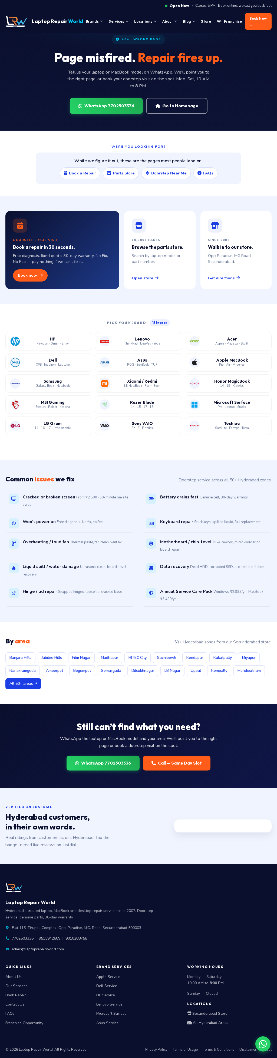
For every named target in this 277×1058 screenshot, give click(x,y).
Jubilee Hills (52, 657)
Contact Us (14, 1004)
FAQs (208, 173)
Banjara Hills (20, 657)
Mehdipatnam (249, 670)
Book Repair (15, 995)
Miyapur (249, 657)
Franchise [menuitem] (233, 21)
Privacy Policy (156, 1049)
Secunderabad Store (209, 1013)
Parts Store (124, 173)
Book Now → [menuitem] (258, 21)
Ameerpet (54, 670)
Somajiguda (111, 670)
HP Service (105, 995)
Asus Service (107, 1023)
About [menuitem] (167, 21)
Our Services (16, 985)
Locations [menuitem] (143, 21)
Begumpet (82, 670)
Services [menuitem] (116, 21)
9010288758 (76, 938)
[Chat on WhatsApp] (263, 1044)
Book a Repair (82, 173)
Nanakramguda (22, 670)
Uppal (196, 670)
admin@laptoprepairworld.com (38, 949)
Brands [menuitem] (92, 21)
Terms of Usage (185, 1049)
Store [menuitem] (206, 21)
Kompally (219, 670)
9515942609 (49, 938)
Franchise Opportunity (24, 1023)
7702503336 (23, 938)
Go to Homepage (180, 105)
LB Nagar (172, 670)
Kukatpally (222, 657)
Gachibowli (166, 657)
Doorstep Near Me (169, 173)
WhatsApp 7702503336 (109, 105)
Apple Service (108, 976)
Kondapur (194, 657)
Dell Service (106, 985)
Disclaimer (247, 1049)
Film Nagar (81, 657)
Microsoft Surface (111, 1013)
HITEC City (137, 657)
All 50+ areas (21, 683)
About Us (13, 976)
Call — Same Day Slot (180, 763)
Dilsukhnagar (142, 670)
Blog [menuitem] (187, 21)
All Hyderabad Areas (210, 1022)
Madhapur (109, 657)
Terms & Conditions (218, 1049)
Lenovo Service (109, 1004)
